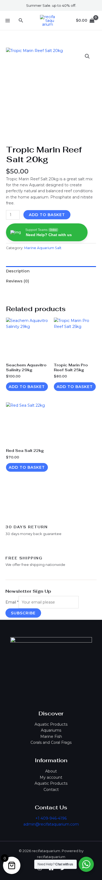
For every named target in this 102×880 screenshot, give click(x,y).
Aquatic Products (51, 724)
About (51, 771)
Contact (51, 789)
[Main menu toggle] (7, 20)
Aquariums (51, 730)
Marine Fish (51, 736)
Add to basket (47, 214)
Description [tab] (18, 271)
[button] (20, 20)
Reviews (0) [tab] (17, 281)
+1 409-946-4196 (51, 818)
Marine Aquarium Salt (42, 248)
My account (51, 777)
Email (11, 602)
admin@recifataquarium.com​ (51, 824)
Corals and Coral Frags (51, 742)
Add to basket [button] (27, 386)
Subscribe (23, 613)
